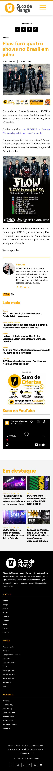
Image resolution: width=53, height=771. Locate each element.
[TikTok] (23, 765)
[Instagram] (21, 287)
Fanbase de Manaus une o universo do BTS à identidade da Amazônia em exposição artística (37, 535)
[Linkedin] (25, 287)
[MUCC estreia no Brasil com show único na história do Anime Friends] (14, 517)
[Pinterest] (29, 29)
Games (5, 311)
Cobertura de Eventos (11, 322)
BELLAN (27, 61)
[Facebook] (17, 29)
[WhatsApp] (35, 29)
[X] (23, 29)
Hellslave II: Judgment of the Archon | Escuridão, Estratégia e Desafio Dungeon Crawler (24, 339)
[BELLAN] (9, 276)
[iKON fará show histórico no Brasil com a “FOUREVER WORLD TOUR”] (38, 483)
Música (6, 38)
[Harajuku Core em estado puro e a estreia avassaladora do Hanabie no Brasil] (14, 483)
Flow (13, 294)
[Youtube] (41, 765)
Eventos (6, 359)
